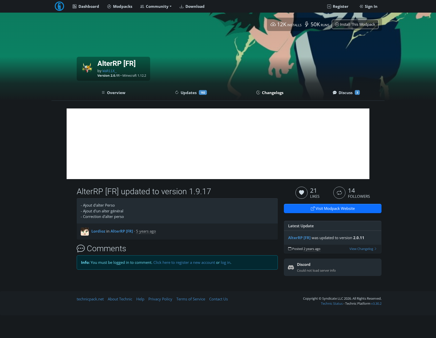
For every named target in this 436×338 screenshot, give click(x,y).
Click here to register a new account (184, 262)
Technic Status (332, 303)
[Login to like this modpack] (301, 193)
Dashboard (88, 6)
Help (140, 298)
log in (225, 262)
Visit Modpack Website (335, 208)
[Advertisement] (218, 143)
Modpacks (122, 6)
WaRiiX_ (109, 71)
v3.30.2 (376, 303)
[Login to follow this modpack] (339, 193)
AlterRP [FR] (122, 231)
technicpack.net (90, 298)
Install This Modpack (357, 24)
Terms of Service (190, 298)
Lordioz (98, 231)
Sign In (370, 6)
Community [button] (157, 6)
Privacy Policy (160, 298)
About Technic (120, 298)
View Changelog (361, 249)
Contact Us (218, 298)
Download (194, 6)
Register (340, 6)
